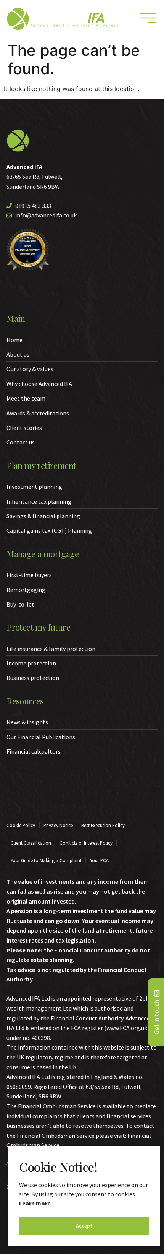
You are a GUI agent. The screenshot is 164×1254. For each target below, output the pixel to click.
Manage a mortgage (42, 554)
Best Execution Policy (103, 825)
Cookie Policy (20, 825)
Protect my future (38, 627)
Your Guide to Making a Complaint (46, 860)
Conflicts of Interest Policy (86, 843)
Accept (84, 1225)
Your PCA (99, 860)
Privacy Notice (58, 825)
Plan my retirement (41, 465)
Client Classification (31, 843)
